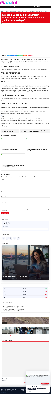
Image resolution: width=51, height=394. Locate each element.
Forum (30, 6)
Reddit (25, 55)
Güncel (7, 11)
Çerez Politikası (37, 6)
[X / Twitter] (7, 238)
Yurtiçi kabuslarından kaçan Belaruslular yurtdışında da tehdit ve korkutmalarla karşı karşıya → (34, 130)
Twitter (8, 55)
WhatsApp (20, 55)
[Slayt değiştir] (23, 382)
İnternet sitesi (4, 202)
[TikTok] (18, 238)
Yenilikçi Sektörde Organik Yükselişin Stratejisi (12, 310)
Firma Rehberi (23, 6)
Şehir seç (5, 226)
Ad (2, 191)
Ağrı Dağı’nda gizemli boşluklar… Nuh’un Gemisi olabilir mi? (15, 304)
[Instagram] (10, 238)
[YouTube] (14, 238)
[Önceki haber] (44, 247)
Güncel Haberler (13, 6)
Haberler (3, 11)
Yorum (3, 179)
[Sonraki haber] (47, 247)
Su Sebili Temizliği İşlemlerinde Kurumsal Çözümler (13, 306)
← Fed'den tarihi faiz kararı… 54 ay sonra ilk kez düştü (10, 130)
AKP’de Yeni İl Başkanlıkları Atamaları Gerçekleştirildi (13, 309)
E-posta (3, 196)
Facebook (14, 55)
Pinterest (30, 55)
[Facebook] (3, 238)
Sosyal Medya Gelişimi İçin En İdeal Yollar (11, 307)
